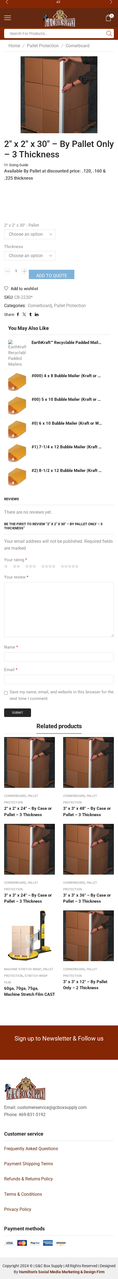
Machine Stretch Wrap (22, 969)
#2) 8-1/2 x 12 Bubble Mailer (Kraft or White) (67, 470)
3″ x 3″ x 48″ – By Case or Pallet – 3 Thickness (87, 811)
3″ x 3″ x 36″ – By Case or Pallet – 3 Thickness (87, 898)
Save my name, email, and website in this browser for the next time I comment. (62, 695)
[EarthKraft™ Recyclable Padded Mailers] (17, 353)
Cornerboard (77, 45)
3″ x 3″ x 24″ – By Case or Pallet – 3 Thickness (28, 898)
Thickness (13, 246)
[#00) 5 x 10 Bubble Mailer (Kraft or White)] (17, 406)
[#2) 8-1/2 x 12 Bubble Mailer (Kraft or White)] (17, 477)
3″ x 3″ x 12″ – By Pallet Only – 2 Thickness (85, 984)
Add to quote (51, 275)
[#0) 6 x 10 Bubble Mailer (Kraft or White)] (17, 429)
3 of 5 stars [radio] (30, 566)
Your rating (15, 559)
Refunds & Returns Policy (28, 1178)
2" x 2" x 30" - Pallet (21, 225)
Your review (16, 577)
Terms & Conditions (23, 1194)
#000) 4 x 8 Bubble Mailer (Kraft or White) (67, 375)
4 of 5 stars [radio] (48, 566)
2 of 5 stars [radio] (16, 566)
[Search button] (109, 33)
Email (10, 669)
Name (11, 647)
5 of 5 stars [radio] (69, 566)
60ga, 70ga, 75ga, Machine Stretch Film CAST (29, 991)
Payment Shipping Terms (28, 1163)
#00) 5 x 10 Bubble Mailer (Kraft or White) (67, 399)
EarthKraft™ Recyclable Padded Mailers (67, 342)
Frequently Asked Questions (31, 1148)
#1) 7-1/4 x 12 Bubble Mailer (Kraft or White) (67, 446)
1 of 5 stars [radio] (6, 566)
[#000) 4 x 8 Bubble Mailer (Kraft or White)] (17, 382)
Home (14, 45)
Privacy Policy (17, 1209)
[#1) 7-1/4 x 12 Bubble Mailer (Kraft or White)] (17, 453)
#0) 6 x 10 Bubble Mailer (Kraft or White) (67, 423)
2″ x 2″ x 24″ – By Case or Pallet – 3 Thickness (28, 811)
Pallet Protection (43, 45)
